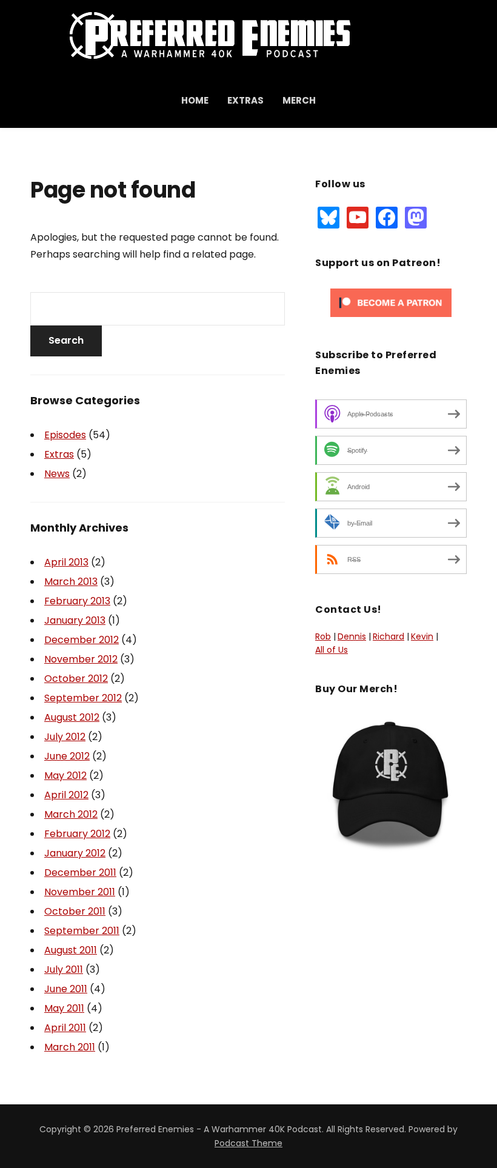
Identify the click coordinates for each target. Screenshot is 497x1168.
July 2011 (63, 969)
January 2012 (74, 853)
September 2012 (83, 698)
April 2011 (65, 1028)
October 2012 (76, 679)
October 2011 (74, 911)
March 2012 (71, 814)
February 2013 (77, 601)
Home (194, 100)
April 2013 (66, 562)
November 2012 (81, 659)
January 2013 (74, 620)
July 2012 (64, 737)
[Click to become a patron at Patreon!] (391, 302)
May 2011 (64, 1008)
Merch (299, 100)
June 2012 (67, 756)
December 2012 (81, 640)
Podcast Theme (248, 1143)
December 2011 (80, 872)
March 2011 (69, 1047)
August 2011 (70, 950)
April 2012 (66, 795)
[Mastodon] (416, 216)
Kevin (422, 636)
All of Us (331, 650)
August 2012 (71, 717)
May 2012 (65, 776)
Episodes (65, 435)
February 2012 (77, 834)
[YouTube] (358, 216)
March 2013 (71, 582)
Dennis (352, 636)
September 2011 (81, 931)
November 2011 (79, 892)
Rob (323, 636)
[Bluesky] (328, 216)
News (57, 474)
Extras (245, 100)
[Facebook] (387, 216)
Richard (388, 636)
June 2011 (65, 989)
